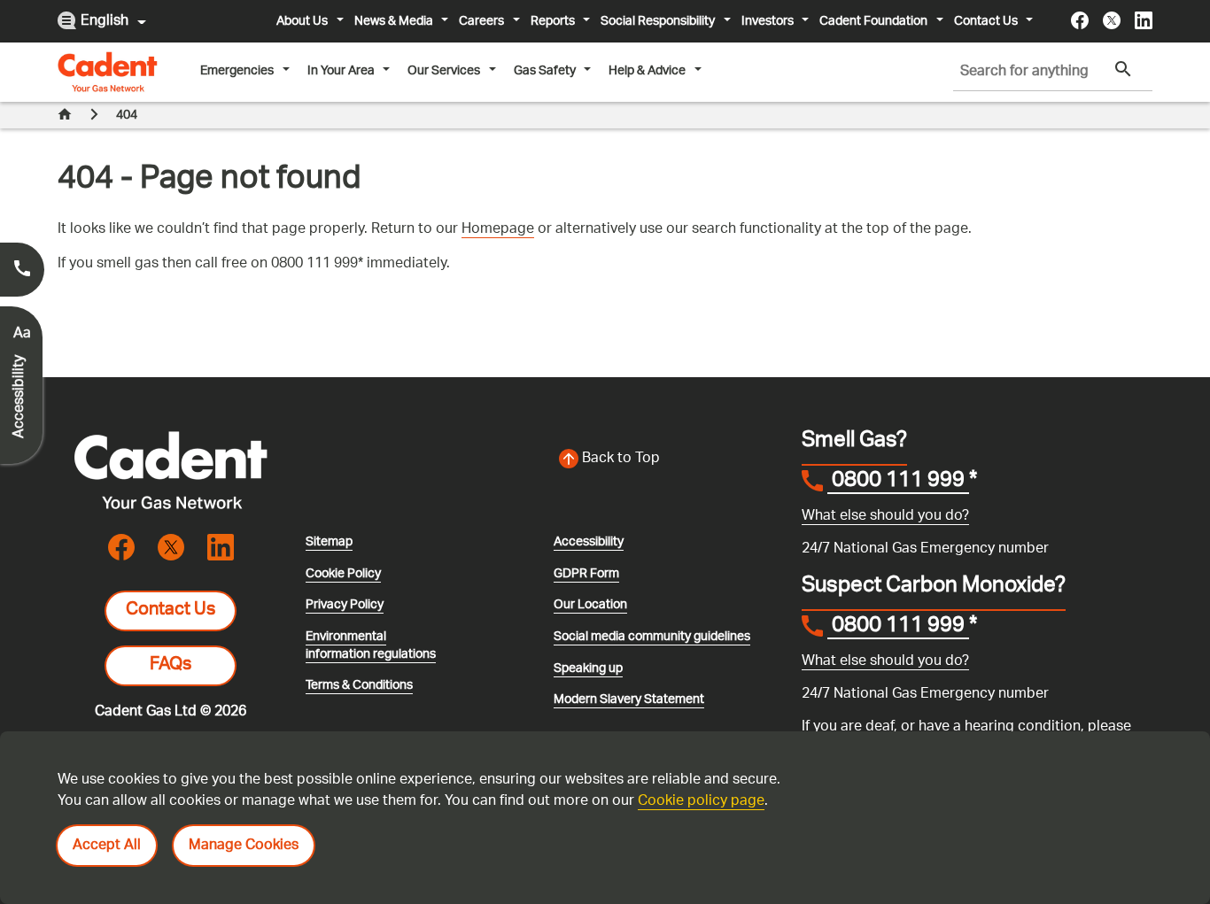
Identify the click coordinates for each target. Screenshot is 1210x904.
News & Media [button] (393, 21)
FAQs (170, 665)
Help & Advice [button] (647, 71)
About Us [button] (302, 21)
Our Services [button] (443, 71)
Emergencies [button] (237, 71)
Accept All (107, 846)
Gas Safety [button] (545, 71)
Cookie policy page (701, 801)
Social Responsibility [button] (658, 21)
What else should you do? (885, 516)
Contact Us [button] (986, 21)
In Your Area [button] (341, 71)
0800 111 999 (898, 482)
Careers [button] (481, 21)
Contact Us (170, 611)
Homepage (498, 229)
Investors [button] (767, 21)
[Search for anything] (1123, 69)
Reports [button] (553, 21)
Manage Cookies (244, 846)
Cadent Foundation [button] (873, 21)
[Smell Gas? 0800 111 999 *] (22, 270)
